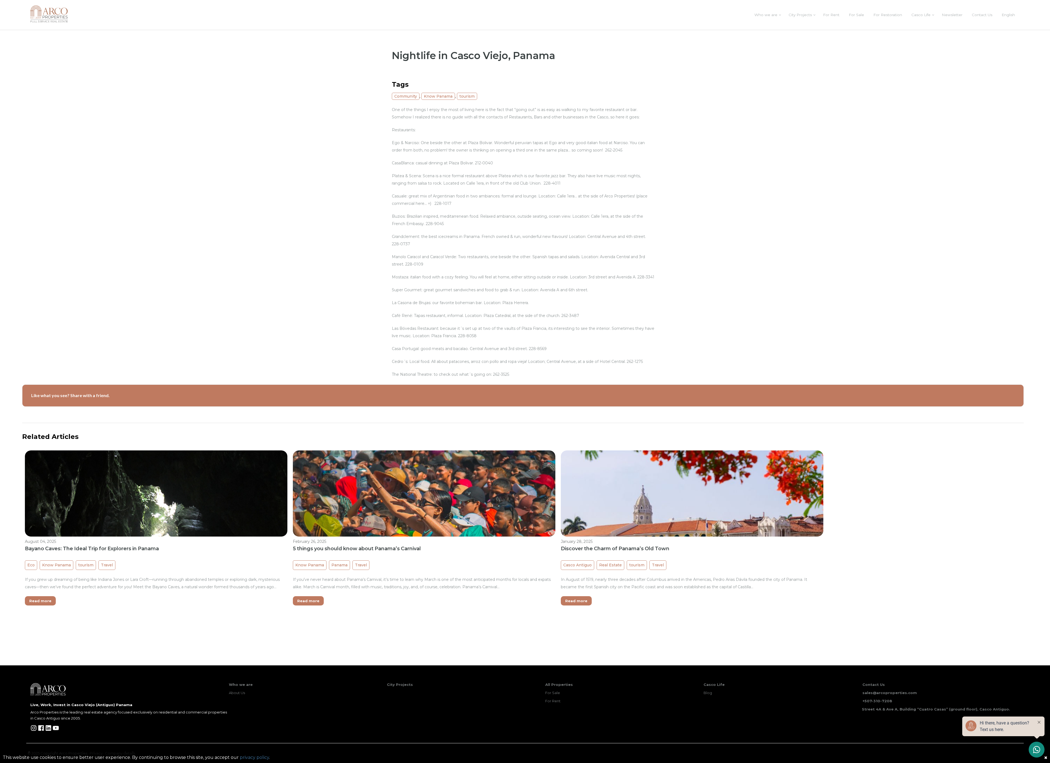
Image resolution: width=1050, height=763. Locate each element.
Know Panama (438, 96)
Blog (708, 693)
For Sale (856, 15)
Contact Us (982, 15)
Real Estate (610, 565)
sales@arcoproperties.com (889, 693)
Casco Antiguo (577, 565)
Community (405, 96)
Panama (339, 565)
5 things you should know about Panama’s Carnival (357, 549)
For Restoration (887, 15)
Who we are (765, 15)
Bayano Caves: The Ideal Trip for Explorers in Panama (92, 549)
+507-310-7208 (877, 701)
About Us (237, 693)
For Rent (831, 15)
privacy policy (254, 757)
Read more (40, 601)
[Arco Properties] (49, 13)
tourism (467, 96)
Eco (31, 565)
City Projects (800, 15)
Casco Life (921, 15)
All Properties (559, 684)
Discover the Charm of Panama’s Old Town (615, 549)
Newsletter (952, 15)
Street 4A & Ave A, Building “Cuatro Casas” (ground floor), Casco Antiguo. (936, 709)
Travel (107, 565)
